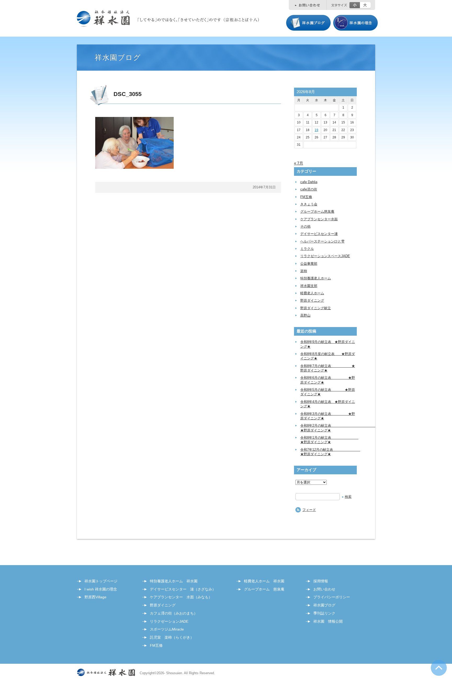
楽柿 (303, 271)
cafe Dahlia (308, 182)
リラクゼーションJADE (169, 621)
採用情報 (320, 581)
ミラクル (307, 249)
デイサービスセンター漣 (319, 234)
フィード (309, 510)
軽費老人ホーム (312, 293)
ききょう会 (308, 204)
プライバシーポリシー (331, 597)
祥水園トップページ (100, 581)
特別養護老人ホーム (315, 278)
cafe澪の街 (308, 189)
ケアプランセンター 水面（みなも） (181, 597)
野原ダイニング (312, 300)
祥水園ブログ (324, 605)
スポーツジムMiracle (167, 629)
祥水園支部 (308, 286)
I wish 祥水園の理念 (100, 589)
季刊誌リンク (324, 613)
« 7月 (298, 163)
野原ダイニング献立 (315, 308)
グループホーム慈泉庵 (317, 211)
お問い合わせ (324, 589)
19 (316, 130)
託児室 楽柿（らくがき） (172, 637)
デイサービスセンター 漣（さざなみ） (183, 589)
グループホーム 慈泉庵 (264, 589)
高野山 (305, 315)
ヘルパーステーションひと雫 (322, 241)
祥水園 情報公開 (328, 621)
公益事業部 (308, 264)
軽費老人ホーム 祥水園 (264, 581)
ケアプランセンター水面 (319, 219)
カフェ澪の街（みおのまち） (173, 613)
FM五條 (306, 197)
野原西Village (95, 597)
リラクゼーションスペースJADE (325, 256)
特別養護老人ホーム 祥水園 (173, 581)
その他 (305, 226)
